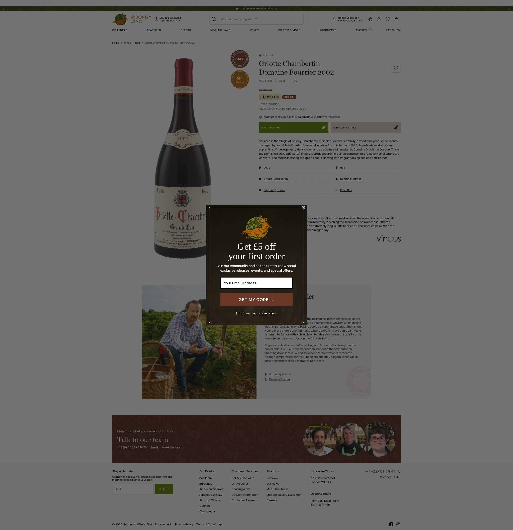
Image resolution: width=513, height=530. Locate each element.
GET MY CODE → (256, 299)
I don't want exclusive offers (256, 313)
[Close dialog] (304, 207)
